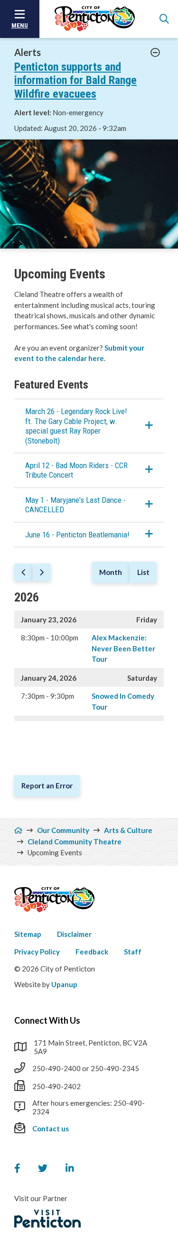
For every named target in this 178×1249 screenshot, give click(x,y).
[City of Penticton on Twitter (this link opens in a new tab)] (42, 1168)
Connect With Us (47, 1020)
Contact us (50, 1128)
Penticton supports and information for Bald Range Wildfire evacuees (75, 80)
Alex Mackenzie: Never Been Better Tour (123, 648)
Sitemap (27, 934)
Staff (132, 951)
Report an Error (47, 785)
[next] (42, 573)
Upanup (64, 984)
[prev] (23, 573)
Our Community (63, 830)
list (143, 572)
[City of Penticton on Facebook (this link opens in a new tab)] (17, 1168)
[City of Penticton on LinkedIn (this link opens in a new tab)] (70, 1168)
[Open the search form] (164, 19)
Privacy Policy (37, 951)
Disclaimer (74, 934)
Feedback (91, 951)
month (110, 572)
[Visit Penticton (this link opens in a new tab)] (47, 1219)
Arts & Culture (128, 830)
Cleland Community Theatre (75, 841)
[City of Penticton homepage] (95, 19)
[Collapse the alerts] (155, 52)
